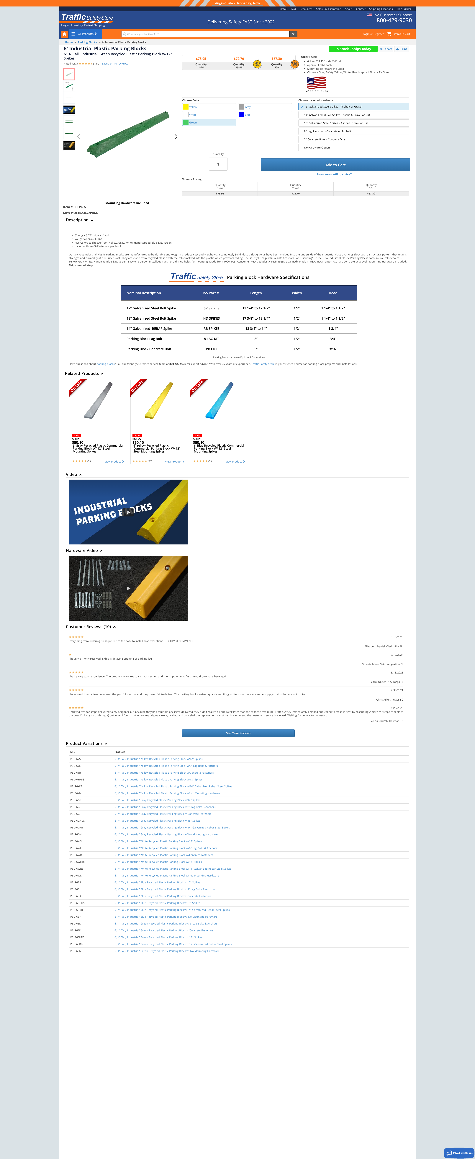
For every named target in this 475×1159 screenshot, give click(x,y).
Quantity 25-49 (239, 66)
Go (293, 34)
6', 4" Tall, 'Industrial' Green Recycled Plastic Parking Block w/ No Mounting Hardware (167, 951)
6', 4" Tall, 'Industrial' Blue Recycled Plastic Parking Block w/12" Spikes (157, 882)
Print (404, 49)
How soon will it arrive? (334, 174)
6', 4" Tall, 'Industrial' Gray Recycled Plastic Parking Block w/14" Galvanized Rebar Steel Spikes (172, 827)
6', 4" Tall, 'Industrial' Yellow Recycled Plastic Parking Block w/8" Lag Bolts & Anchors (166, 765)
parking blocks (106, 364)
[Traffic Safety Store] (86, 17)
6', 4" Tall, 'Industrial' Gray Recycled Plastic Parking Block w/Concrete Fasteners (163, 813)
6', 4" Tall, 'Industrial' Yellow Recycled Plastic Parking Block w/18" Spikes (158, 779)
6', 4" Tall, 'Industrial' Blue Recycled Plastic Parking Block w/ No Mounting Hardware (165, 916)
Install (283, 9)
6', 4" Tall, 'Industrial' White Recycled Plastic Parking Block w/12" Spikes (158, 841)
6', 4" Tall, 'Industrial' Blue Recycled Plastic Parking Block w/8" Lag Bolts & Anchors (164, 889)
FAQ (293, 9)
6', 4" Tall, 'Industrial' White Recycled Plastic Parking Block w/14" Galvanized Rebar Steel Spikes (172, 868)
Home (69, 42)
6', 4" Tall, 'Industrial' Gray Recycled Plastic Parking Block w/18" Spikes (157, 820)
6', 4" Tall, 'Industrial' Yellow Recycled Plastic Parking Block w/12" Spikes (158, 759)
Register (379, 34)
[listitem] (209, 107)
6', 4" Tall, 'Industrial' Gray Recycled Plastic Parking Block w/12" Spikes (157, 800)
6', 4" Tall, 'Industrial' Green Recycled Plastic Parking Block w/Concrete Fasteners (163, 930)
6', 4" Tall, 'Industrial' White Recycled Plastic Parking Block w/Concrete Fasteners (163, 855)
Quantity (218, 154)
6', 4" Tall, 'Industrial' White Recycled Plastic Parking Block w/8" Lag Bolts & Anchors (165, 848)
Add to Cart (335, 164)
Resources (306, 9)
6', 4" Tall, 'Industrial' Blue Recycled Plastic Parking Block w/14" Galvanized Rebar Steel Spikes (172, 910)
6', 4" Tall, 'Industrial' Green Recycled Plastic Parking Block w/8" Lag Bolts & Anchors (165, 923)
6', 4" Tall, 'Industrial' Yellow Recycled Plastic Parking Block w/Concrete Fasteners (164, 772)
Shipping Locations (381, 9)
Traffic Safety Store (263, 364)
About (348, 9)
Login (366, 34)
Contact (361, 9)
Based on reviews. (115, 63)
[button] (175, 136)
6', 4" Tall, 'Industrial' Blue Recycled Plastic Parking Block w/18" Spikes (157, 903)
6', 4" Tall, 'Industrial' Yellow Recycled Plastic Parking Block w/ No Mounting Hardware (167, 793)
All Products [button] (86, 34)
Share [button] (388, 49)
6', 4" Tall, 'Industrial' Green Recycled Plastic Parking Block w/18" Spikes (158, 937)
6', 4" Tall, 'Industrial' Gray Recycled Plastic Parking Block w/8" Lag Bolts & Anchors (165, 807)
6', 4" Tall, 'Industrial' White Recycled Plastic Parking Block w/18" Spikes (158, 862)
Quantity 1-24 (201, 66)
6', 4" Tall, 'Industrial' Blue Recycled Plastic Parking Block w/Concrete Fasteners (162, 896)
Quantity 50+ (276, 66)
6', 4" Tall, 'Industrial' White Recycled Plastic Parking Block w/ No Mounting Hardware (166, 875)
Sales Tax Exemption (328, 9)
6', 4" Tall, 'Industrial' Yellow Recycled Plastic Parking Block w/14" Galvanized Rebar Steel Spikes (173, 786)
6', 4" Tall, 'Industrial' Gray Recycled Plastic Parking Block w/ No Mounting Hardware (166, 834)
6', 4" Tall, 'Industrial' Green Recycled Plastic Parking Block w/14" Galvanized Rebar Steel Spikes (173, 944)
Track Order (404, 9)
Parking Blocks (87, 42)
